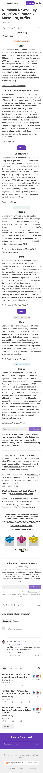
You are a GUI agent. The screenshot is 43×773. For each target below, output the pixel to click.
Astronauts (31, 521)
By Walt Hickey (7, 680)
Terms (28, 755)
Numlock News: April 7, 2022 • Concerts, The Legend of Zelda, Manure (16, 710)
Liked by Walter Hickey (15, 644)
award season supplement (21, 494)
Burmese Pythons (33, 507)
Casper (37, 521)
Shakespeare (31, 518)
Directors (33, 522)
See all (6, 726)
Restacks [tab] (16, 621)
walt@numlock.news (12, 480)
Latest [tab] (10, 668)
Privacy (22, 755)
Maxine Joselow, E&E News (13, 423)
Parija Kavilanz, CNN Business (14, 359)
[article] (21, 680)
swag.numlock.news (12, 467)
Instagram (34, 516)
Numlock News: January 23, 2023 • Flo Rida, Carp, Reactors (16, 692)
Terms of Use (32, 592)
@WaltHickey (32, 475)
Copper (15, 518)
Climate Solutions (22, 502)
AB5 (19, 521)
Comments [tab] (7, 621)
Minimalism (10, 522)
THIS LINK (28, 458)
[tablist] (11, 621)
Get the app (32, 763)
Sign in (38, 3)
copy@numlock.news (10, 486)
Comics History (23, 514)
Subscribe (30, 3)
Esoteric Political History (20, 516)
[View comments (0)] (13, 721)
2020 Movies (13, 521)
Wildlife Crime (7, 502)
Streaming (34, 499)
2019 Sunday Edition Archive (22, 526)
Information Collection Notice (23, 594)
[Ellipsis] (40, 641)
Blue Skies (35, 502)
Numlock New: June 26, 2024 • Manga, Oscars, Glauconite (16, 675)
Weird (9, 518)
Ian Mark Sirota (12, 641)
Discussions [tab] (19, 668)
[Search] (39, 668)
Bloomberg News (9, 202)
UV (4, 504)
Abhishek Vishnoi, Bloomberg (14, 86)
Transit (22, 518)
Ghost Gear (18, 522)
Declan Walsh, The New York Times (17, 305)
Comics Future (10, 514)
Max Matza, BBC (9, 142)
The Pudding (19, 507)
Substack (10, 768)
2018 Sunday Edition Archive (22, 529)
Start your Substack (15, 763)
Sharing (24, 521)
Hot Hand (5, 521)
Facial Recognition (14, 504)
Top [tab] (4, 668)
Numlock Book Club (23, 491)
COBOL (7, 516)
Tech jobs (26, 522)
